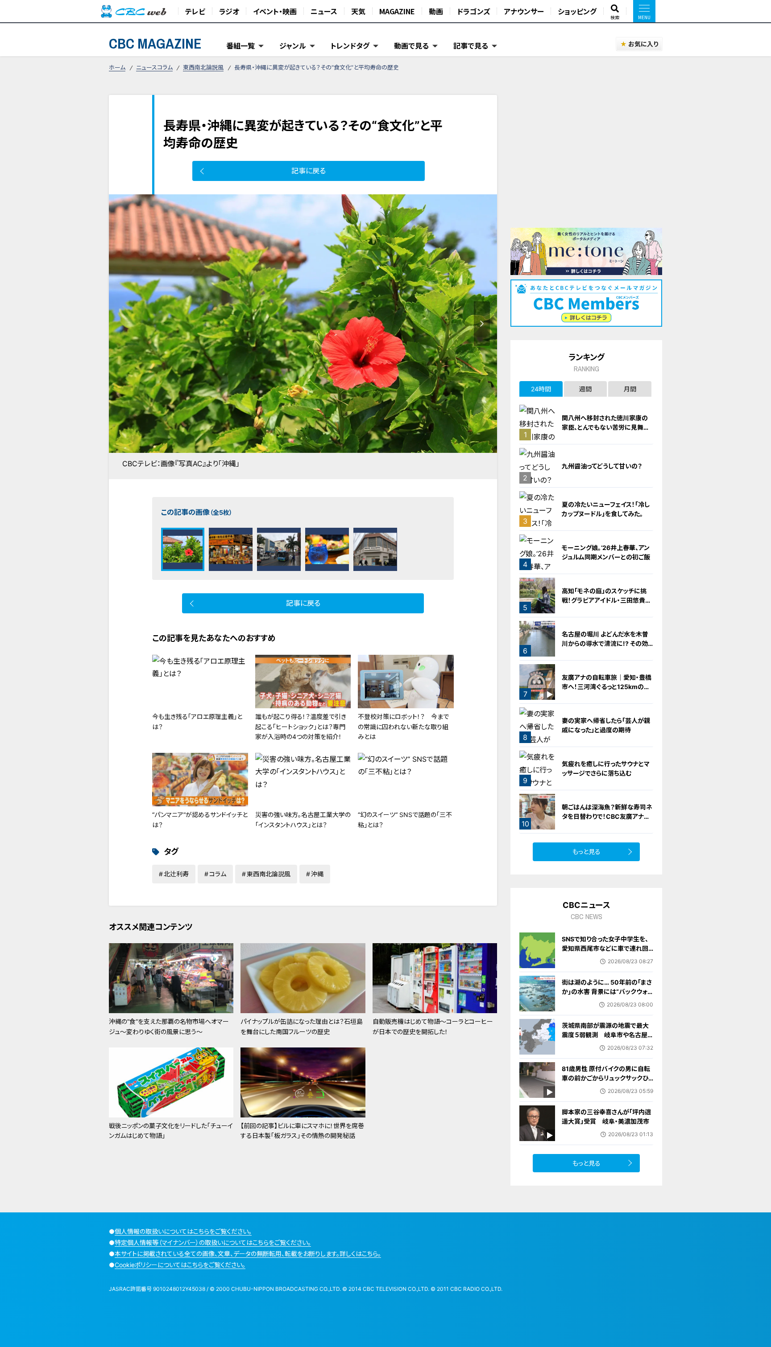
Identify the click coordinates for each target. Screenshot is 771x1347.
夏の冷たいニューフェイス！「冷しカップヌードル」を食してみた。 (606, 509)
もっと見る (586, 851)
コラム (217, 874)
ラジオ (229, 11)
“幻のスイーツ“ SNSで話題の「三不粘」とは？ (405, 819)
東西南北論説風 (203, 67)
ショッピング (577, 11)
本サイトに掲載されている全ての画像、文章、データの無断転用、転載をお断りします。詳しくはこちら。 (248, 1253)
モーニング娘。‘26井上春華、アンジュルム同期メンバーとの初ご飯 (606, 552)
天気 (358, 11)
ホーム (117, 67)
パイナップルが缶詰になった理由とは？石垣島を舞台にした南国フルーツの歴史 (301, 1026)
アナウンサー (524, 11)
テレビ (195, 11)
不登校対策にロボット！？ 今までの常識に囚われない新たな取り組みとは (403, 726)
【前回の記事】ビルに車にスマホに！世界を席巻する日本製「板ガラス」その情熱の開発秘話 (302, 1130)
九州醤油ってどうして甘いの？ (602, 466)
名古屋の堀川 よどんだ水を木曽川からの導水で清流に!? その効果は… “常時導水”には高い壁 (605, 643)
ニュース (324, 11)
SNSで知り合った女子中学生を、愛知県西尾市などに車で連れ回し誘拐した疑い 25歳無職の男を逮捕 (605, 953)
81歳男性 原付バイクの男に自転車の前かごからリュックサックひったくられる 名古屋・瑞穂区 (607, 1078)
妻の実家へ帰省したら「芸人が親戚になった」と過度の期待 (606, 725)
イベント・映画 (275, 11)
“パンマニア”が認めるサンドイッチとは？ (200, 819)
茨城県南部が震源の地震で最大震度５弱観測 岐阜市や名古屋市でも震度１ (605, 1035)
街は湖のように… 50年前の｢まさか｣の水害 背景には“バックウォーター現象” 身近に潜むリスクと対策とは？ (607, 996)
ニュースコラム (154, 67)
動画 (436, 11)
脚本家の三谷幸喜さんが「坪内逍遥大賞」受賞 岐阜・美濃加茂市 (606, 1116)
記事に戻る (308, 170)
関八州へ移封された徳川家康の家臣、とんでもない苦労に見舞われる (606, 427)
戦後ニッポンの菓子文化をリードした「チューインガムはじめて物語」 (171, 1130)
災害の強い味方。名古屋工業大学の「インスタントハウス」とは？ (303, 819)
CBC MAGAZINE (155, 43)
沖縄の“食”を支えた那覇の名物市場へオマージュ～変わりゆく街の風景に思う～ (169, 1026)
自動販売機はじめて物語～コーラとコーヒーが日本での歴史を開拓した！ (433, 1026)
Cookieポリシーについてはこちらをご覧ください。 (180, 1265)
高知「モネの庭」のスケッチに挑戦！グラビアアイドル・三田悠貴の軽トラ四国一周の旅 (606, 600)
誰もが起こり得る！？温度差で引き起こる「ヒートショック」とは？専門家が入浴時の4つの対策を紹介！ (300, 726)
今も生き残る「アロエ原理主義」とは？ (197, 721)
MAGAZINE (397, 11)
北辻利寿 (176, 874)
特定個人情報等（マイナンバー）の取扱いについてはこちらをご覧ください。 (213, 1242)
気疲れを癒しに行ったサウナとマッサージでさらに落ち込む (606, 768)
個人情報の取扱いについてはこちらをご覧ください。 (183, 1231)
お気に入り (643, 44)
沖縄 (317, 874)
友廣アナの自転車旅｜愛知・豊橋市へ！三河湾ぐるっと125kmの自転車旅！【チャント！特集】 (606, 687)
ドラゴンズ (473, 11)
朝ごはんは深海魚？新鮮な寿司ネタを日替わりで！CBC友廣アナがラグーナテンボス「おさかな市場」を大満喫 (607, 821)
